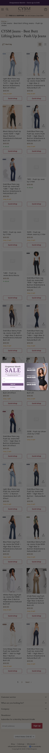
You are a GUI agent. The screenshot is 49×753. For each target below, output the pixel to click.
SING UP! (12, 384)
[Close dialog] (46, 364)
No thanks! (12, 387)
